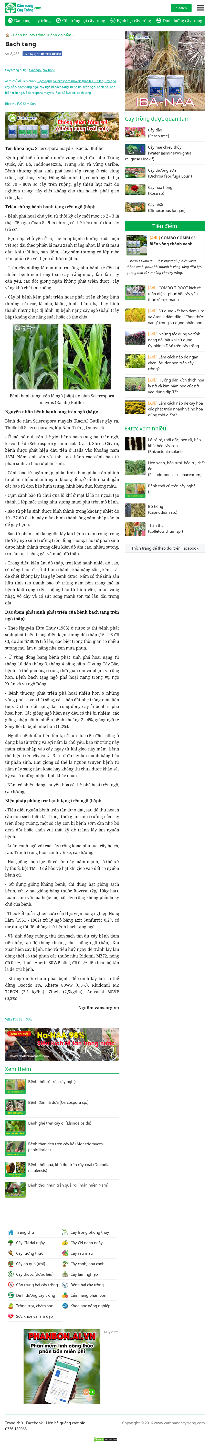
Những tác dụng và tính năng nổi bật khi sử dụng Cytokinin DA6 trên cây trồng (174, 339)
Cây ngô (110, 81)
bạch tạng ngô (28, 87)
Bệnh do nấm (59, 35)
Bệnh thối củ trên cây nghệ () (171, 488)
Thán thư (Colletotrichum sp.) (165, 528)
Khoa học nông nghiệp (89, 1305)
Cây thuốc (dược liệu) (34, 1274)
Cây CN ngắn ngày (86, 1242)
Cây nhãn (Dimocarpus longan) (166, 207)
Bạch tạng (44, 81)
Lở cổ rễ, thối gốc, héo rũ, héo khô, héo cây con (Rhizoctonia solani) (174, 445)
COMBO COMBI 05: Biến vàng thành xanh (173, 240)
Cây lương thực (29, 1253)
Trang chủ (24, 1232)
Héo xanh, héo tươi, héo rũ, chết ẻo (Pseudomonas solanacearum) (176, 468)
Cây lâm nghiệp (83, 1274)
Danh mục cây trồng (32, 20)
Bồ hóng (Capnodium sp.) (162, 509)
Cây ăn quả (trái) (30, 1263)
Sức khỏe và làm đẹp (34, 1316)
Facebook (34, 1422)
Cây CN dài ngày (30, 1242)
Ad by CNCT (110, 115)
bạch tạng (84, 92)
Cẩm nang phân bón (87, 1295)
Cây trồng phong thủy (89, 1232)
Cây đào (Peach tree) (158, 132)
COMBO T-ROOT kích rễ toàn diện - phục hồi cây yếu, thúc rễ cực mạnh (174, 293)
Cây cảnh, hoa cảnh (86, 1263)
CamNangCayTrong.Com (33, 8)
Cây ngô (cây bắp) (42, 70)
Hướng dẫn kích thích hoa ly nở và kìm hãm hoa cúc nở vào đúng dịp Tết (176, 385)
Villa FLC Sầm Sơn (18, 1019)
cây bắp (10, 87)
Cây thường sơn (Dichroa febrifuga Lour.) (170, 173)
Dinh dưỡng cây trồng (182, 20)
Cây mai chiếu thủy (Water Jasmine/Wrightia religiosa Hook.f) (158, 153)
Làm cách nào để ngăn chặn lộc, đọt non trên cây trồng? (173, 362)
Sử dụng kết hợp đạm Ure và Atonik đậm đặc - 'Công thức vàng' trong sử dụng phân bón (176, 316)
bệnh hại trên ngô (82, 87)
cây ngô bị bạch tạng (54, 87)
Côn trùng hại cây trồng (83, 20)
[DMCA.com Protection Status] (105, 1439)
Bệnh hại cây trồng (134, 20)
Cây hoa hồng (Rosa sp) (160, 190)
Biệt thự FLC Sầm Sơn (20, 103)
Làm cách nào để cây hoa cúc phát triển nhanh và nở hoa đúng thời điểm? (175, 408)
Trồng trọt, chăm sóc (34, 1305)
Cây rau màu (81, 1253)
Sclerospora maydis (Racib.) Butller (78, 81)
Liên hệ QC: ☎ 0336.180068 (42, 54)
